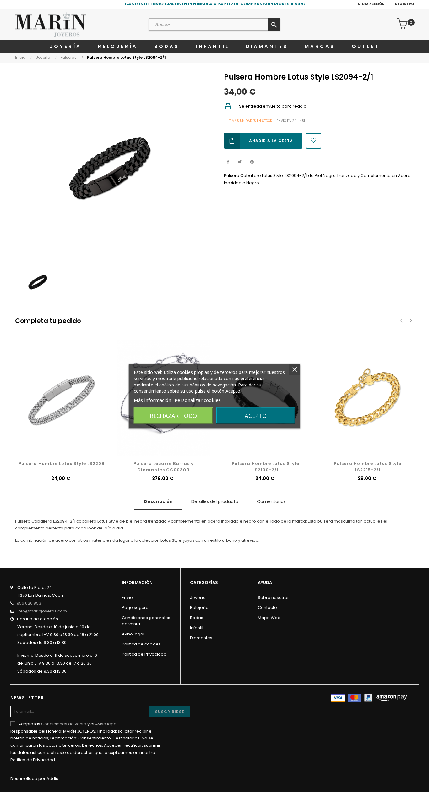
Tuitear (240, 162)
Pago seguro (135, 608)
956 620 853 (29, 603)
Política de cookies (141, 644)
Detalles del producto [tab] (214, 501)
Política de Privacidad (144, 654)
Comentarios (271, 501)
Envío (127, 598)
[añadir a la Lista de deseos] (313, 141)
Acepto (256, 415)
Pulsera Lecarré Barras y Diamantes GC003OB (163, 467)
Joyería (198, 598)
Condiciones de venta (63, 724)
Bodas (196, 618)
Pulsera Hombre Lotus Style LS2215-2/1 (367, 467)
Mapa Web (269, 618)
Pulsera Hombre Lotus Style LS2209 (62, 464)
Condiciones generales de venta (146, 621)
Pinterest (252, 162)
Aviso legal (133, 634)
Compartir (228, 162)
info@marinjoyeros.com (42, 611)
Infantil (196, 628)
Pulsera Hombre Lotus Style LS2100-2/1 (265, 467)
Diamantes (201, 638)
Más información (152, 399)
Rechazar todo (173, 415)
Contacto (267, 608)
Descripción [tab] (158, 501)
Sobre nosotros (274, 598)
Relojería (199, 608)
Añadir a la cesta (271, 140)
